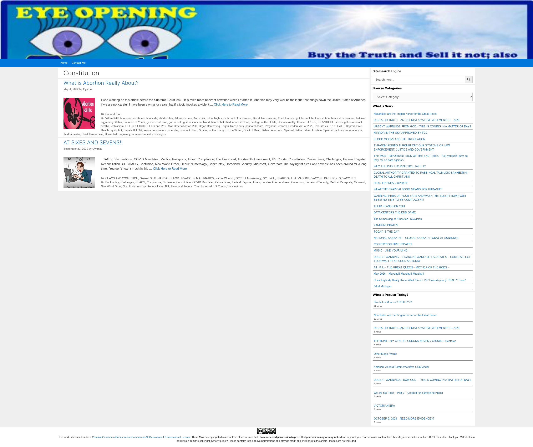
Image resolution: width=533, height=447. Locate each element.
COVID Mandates (203, 182)
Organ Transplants (233, 126)
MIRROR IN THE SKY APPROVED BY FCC (400, 132)
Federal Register (242, 182)
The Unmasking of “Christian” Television (398, 218)
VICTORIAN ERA (384, 405)
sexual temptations (155, 130)
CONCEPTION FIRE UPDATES (393, 244)
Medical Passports (341, 182)
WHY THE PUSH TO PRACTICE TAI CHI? (400, 166)
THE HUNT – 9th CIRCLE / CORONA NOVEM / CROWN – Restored (415, 340)
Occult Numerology (134, 186)
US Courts (219, 186)
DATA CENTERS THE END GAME (395, 212)
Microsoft (359, 182)
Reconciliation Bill (158, 186)
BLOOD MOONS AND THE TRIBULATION (399, 139)
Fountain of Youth (134, 122)
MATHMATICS (205, 178)
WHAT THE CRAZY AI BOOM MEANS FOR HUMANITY (408, 189)
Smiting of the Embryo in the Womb (220, 130)
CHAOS (140, 182)
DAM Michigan (382, 286)
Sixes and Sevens (182, 186)
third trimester (72, 134)
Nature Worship (224, 178)
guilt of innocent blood (196, 122)
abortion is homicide (145, 118)
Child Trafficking (288, 118)
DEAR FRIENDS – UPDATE (391, 183)
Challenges (127, 182)
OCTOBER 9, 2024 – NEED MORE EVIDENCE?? (404, 418)
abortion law (166, 118)
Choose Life (306, 118)
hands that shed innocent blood (230, 122)
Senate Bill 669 (133, 130)
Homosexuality (286, 122)
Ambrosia (199, 118)
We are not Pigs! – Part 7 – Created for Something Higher (408, 392)
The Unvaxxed (203, 186)
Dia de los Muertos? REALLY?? (393, 302)
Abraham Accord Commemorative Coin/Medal (401, 367)
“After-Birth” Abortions (118, 118)
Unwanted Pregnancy (117, 134)
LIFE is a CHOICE (136, 126)
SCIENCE (269, 178)
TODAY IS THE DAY (386, 231)
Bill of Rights (214, 118)
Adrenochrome (183, 118)
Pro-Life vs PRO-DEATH (329, 126)
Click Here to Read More (231, 104)
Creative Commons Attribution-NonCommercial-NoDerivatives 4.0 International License (141, 437)
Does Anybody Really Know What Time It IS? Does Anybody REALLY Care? (420, 280)
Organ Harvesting (209, 126)
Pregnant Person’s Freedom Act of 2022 (289, 126)
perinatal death (254, 126)
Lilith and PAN (157, 126)
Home (63, 62)
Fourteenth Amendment (276, 182)
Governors (297, 182)
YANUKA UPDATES (386, 225)
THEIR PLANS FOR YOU (389, 206)
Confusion (169, 182)
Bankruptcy (112, 182)
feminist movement (342, 118)
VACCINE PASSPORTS (326, 178)
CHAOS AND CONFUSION (121, 178)
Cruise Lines (222, 182)
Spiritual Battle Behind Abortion (303, 130)
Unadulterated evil (92, 134)
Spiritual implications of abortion (342, 130)
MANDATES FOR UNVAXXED (175, 178)
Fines (256, 182)
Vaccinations (235, 186)
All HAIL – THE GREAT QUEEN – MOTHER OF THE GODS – (411, 267)
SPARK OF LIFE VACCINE (293, 178)
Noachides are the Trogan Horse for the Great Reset (405, 113)
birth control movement (237, 118)
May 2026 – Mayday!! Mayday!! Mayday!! (399, 273)
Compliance (154, 182)
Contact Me (79, 62)
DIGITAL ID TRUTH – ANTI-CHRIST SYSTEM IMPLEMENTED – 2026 (416, 120)
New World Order (111, 186)
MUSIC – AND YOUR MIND (390, 250)
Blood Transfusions (264, 118)
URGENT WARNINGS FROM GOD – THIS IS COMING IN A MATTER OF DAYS (422, 126)
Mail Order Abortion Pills (182, 126)
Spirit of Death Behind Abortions (263, 130)
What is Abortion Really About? (101, 83)
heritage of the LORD (263, 122)
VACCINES (349, 178)
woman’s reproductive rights (149, 134)
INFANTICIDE (326, 122)
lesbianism (117, 126)
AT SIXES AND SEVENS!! (93, 142)
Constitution (322, 118)
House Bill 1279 (306, 122)
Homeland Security (316, 182)
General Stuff (113, 114)
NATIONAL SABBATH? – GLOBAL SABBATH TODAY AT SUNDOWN (416, 237)
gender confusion (157, 122)
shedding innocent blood (182, 130)
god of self (175, 122)
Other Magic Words (385, 353)
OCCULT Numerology (248, 178)
